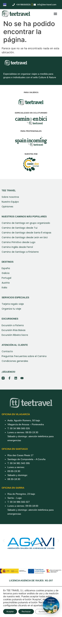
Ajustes (42, 611)
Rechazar (26, 611)
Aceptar (10, 611)
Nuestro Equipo (10, 201)
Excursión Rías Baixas (13, 330)
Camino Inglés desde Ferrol (17, 247)
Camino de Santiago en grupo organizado (26, 223)
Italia (4, 287)
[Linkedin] (15, 378)
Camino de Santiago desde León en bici (25, 237)
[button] (55, 14)
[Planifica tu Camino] (51, 605)
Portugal (6, 278)
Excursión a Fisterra (13, 325)
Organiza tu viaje (11, 308)
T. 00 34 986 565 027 (18, 502)
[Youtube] (22, 378)
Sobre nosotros (10, 197)
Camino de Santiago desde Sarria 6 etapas (26, 232)
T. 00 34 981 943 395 (18, 463)
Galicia (5, 273)
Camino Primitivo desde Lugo (18, 242)
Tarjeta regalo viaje (13, 304)
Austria (6, 282)
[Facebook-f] (9, 378)
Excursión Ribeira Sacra (15, 335)
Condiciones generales (15, 361)
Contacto (7, 351)
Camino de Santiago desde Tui (19, 227)
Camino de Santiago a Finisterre (20, 252)
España (6, 268)
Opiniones (7, 206)
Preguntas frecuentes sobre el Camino (24, 356)
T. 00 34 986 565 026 (18, 428)
